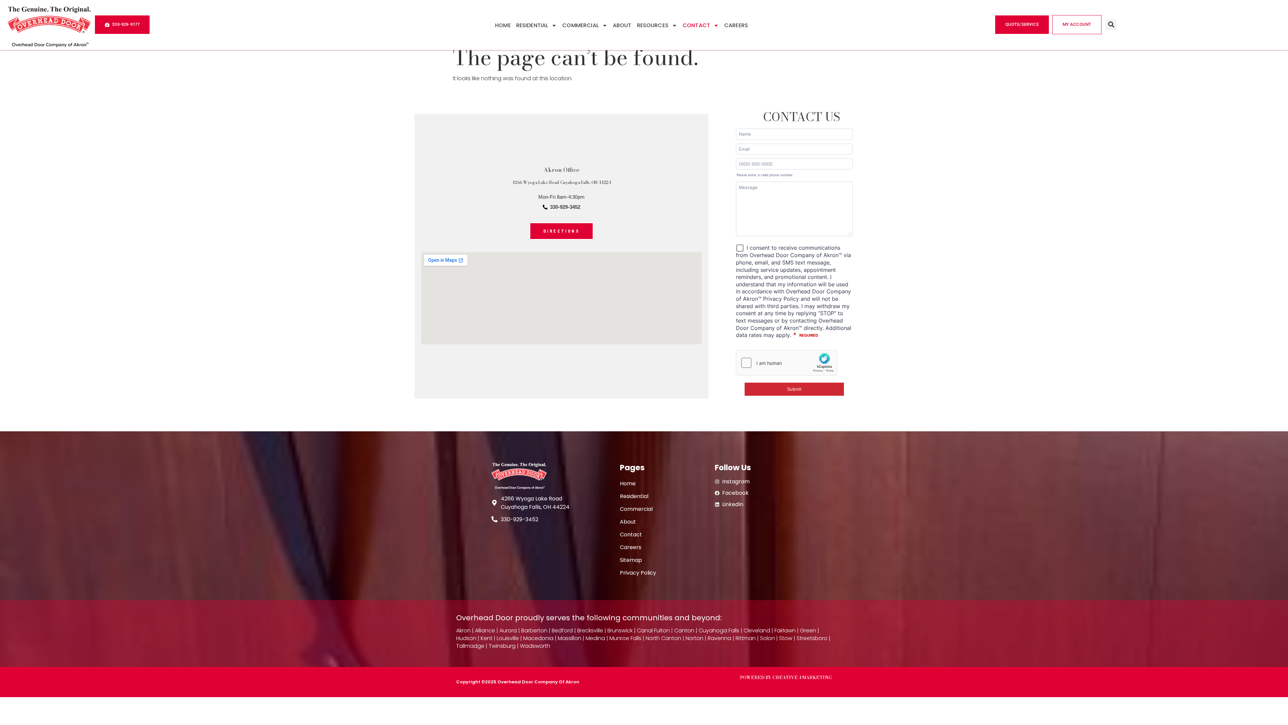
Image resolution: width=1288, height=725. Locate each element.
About (622, 25)
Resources (652, 25)
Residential (532, 25)
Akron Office (561, 169)
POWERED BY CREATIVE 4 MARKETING (786, 677)
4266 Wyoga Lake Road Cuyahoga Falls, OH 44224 (561, 182)
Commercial (580, 25)
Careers (736, 25)
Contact (696, 25)
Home (503, 25)
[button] (1111, 24)
